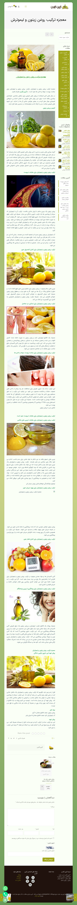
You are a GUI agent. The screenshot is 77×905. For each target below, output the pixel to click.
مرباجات (65, 111)
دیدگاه (52, 807)
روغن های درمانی (64, 81)
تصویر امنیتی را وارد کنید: (48, 851)
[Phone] (5, 894)
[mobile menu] (25, 6)
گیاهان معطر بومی (64, 102)
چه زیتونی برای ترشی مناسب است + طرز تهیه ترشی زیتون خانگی (64, 207)
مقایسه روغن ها (64, 115)
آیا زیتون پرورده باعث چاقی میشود (64, 183)
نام (53, 829)
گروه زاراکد (37, 896)
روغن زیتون (64, 72)
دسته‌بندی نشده (64, 63)
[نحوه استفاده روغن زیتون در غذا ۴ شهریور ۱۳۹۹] (75, 897)
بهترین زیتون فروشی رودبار (65, 198)
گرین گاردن (40, 747)
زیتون (65, 85)
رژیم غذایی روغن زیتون (64, 68)
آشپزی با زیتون (65, 58)
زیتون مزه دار (63, 91)
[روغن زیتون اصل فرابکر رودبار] (59, 6)
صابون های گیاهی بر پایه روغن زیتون (64, 96)
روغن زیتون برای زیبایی (64, 76)
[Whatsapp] (5, 888)
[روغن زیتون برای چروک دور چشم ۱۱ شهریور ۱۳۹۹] (1, 897)
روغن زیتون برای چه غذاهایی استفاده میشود (48, 780)
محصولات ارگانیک (64, 107)
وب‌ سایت (20, 829)
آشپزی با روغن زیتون (63, 53)
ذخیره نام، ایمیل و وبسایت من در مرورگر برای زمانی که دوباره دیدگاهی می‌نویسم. (32, 838)
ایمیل (37, 829)
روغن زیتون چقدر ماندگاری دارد (64, 217)
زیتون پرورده (64, 88)
